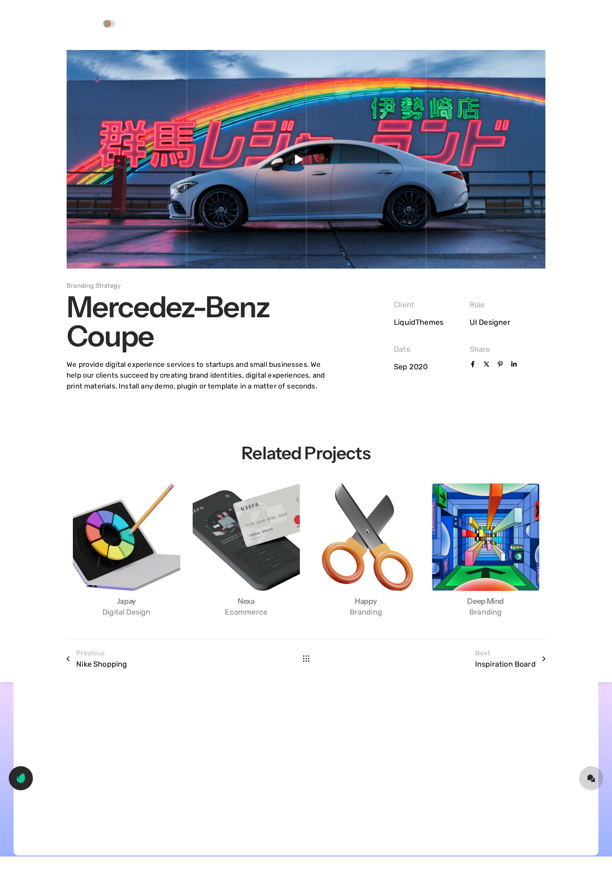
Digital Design (126, 612)
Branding (366, 612)
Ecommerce (246, 612)
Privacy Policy (257, 23)
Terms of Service (318, 23)
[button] (85, 24)
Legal (367, 23)
